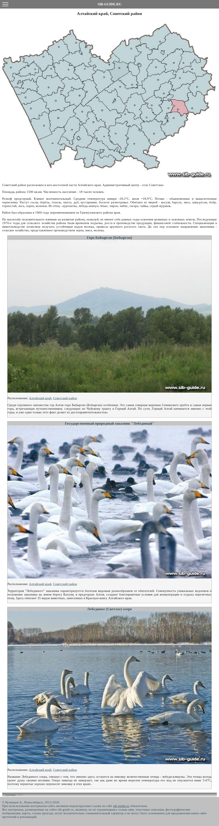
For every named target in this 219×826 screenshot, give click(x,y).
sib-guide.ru (121, 806)
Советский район (65, 398)
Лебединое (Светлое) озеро (109, 609)
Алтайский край (40, 398)
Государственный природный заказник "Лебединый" (109, 423)
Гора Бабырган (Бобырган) (109, 238)
